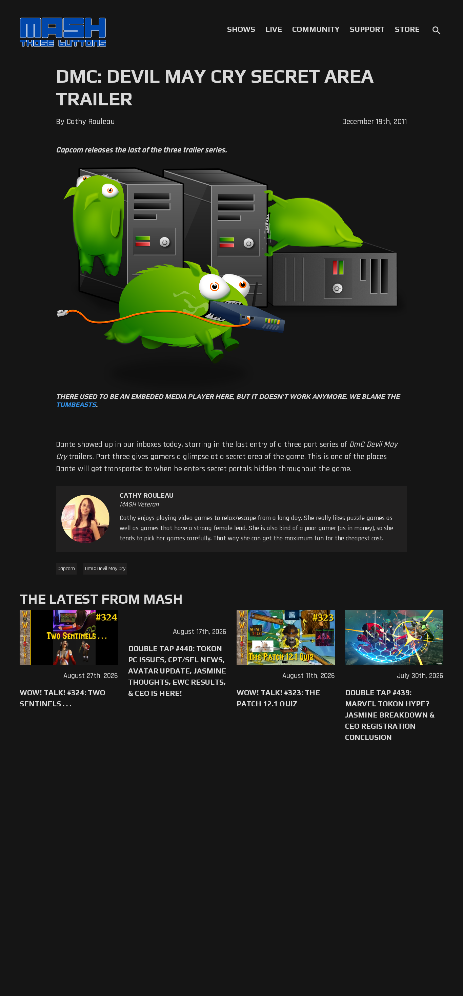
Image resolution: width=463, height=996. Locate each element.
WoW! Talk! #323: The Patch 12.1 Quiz (278, 698)
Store (407, 29)
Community (316, 29)
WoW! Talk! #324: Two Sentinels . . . (62, 698)
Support (367, 29)
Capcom (66, 568)
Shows (241, 29)
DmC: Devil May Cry (105, 568)
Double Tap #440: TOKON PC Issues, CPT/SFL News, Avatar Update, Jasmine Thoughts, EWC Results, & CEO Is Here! (177, 671)
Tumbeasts (76, 404)
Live (273, 29)
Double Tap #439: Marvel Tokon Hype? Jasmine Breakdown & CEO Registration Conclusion (390, 715)
